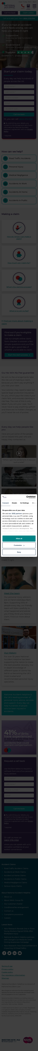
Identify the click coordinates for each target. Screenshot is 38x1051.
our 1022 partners (15, 513)
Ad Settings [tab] (24, 503)
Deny (19, 552)
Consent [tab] (5, 503)
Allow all (19, 538)
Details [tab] (14, 503)
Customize (18, 545)
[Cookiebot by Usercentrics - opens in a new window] (27, 497)
